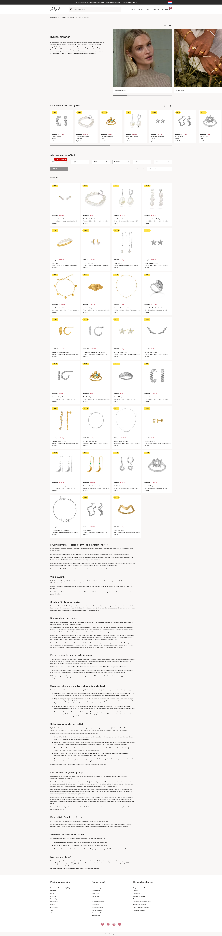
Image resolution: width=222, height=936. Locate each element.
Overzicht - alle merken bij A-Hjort (70, 17)
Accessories (54, 907)
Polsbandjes (88, 868)
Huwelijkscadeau (97, 915)
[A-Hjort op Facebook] (102, 924)
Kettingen (97, 868)
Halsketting (53, 899)
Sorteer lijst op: (141, 169)
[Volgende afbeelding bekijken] (170, 25)
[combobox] (97, 9)
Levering (135, 890)
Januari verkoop (96, 888)
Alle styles (53, 913)
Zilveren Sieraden (97, 910)
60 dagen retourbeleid (113, 2)
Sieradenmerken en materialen (142, 902)
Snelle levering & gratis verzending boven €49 (90, 2)
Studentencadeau (97, 899)
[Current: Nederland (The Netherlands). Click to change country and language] (170, 2)
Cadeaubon (136, 893)
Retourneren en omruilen (140, 899)
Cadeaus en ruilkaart (139, 896)
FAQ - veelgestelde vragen (141, 907)
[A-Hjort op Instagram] (108, 924)
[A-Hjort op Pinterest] (113, 924)
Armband (53, 896)
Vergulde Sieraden (97, 907)
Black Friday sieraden (98, 902)
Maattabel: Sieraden (139, 910)
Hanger (52, 904)
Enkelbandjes (54, 902)
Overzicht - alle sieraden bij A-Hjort (60, 888)
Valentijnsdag (96, 890)
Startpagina (53, 17)
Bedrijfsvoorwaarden (139, 904)
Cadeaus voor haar (97, 913)
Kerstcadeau (95, 904)
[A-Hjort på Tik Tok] (119, 924)
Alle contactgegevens (111, 934)
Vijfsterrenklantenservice (129, 2)
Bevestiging (95, 893)
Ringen (82, 868)
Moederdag (95, 896)
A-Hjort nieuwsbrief (139, 888)
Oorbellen (76, 868)
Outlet (52, 910)
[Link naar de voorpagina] (55, 9)
